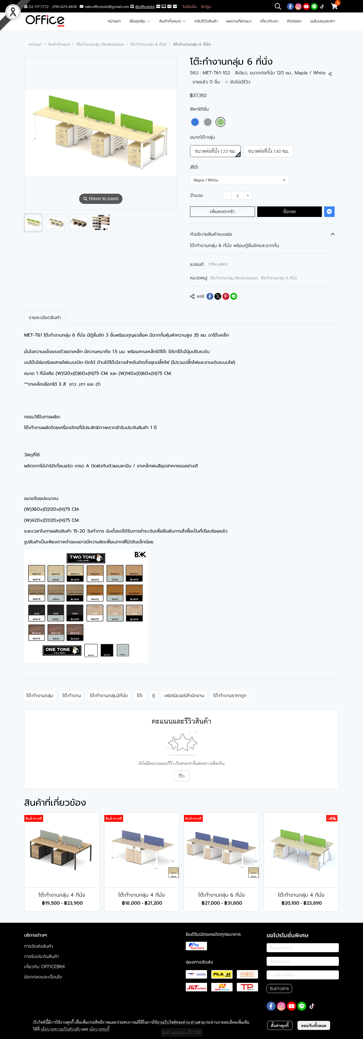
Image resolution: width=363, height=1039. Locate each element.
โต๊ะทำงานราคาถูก (229, 695)
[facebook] (290, 6)
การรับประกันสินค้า (41, 956)
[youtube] (306, 6)
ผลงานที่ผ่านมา (239, 21)
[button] (278, 6)
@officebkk (145, 6)
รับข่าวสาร (279, 988)
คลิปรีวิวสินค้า (206, 21)
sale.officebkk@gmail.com (107, 6)
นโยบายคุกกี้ (99, 1028)
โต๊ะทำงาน (71, 695)
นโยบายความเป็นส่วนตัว (61, 1028)
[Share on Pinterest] (225, 296)
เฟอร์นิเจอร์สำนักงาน (184, 695)
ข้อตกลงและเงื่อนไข (43, 976)
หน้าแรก (114, 21)
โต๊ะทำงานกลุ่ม (39, 695)
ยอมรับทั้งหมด (313, 1025)
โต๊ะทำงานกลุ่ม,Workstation (100, 44)
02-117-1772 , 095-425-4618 (52, 6)
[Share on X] (217, 296)
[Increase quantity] (248, 195)
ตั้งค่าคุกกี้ (280, 1025)
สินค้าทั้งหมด (170, 21)
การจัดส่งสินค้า (38, 946)
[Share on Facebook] (209, 296)
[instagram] (298, 6)
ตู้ (153, 695)
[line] (314, 6)
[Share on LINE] (233, 296)
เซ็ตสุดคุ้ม (138, 21)
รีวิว (182, 775)
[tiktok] (322, 6)
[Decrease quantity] (227, 195)
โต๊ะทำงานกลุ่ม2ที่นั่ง (109, 695)
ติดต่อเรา (294, 21)
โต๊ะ (140, 695)
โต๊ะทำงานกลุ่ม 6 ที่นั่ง (148, 44)
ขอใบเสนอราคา (322, 21)
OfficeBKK (218, 264)
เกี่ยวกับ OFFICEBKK (44, 966)
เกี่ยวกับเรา (269, 21)
